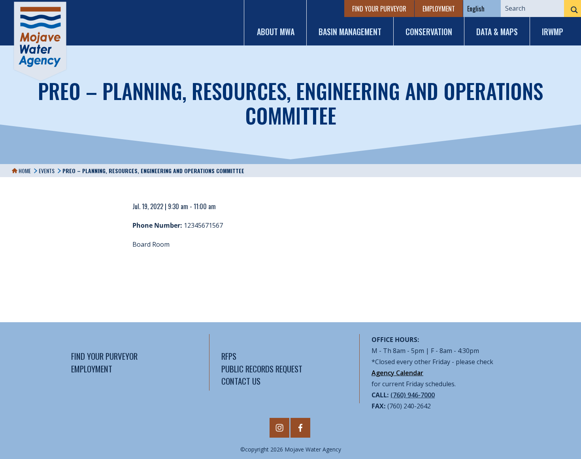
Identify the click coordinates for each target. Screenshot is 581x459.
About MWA (275, 32)
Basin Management (350, 32)
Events (47, 170)
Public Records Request (261, 369)
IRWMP (552, 32)
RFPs (228, 356)
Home (24, 170)
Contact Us (240, 381)
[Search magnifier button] (572, 10)
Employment (439, 8)
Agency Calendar (397, 372)
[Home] (40, 41)
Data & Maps (497, 32)
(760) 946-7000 (412, 395)
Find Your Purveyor (379, 8)
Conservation (429, 32)
